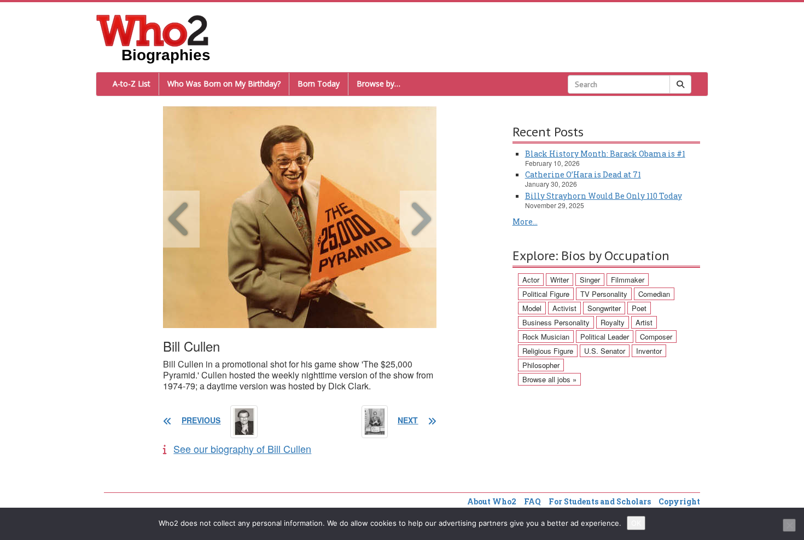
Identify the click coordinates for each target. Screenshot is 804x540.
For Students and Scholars (600, 501)
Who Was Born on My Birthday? (224, 83)
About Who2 (491, 501)
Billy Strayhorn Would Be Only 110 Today (603, 196)
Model (531, 308)
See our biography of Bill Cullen (242, 448)
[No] (789, 525)
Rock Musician (545, 336)
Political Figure (545, 294)
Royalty (613, 322)
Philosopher (541, 365)
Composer (656, 336)
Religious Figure (547, 351)
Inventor (649, 351)
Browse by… (378, 83)
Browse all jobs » (549, 379)
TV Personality (603, 294)
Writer (559, 279)
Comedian (654, 294)
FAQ (532, 501)
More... (525, 221)
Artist (644, 322)
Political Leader (604, 336)
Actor (530, 279)
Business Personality (556, 322)
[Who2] (152, 29)
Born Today (319, 83)
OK (636, 523)
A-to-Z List (131, 83)
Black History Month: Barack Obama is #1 (605, 153)
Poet (639, 308)
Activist (564, 308)
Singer (590, 279)
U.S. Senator (604, 351)
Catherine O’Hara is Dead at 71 (583, 174)
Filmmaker (627, 279)
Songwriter (604, 308)
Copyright (679, 501)
